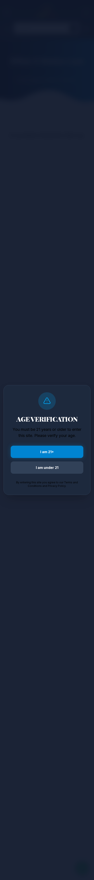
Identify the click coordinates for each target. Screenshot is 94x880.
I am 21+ (47, 452)
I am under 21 (47, 467)
